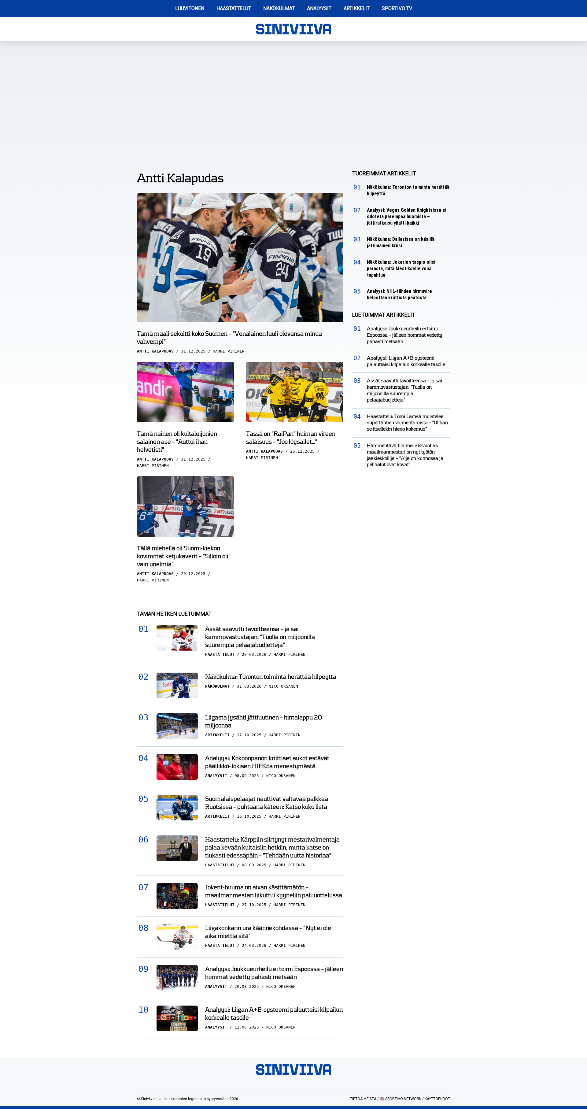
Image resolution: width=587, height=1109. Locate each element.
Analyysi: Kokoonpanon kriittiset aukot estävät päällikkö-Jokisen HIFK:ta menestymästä (267, 762)
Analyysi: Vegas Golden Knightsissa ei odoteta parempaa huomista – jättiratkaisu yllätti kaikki (406, 216)
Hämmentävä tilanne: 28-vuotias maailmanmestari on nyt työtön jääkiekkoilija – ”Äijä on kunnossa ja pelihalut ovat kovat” (405, 454)
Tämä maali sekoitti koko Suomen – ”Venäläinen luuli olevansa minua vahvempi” (229, 337)
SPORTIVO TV (397, 8)
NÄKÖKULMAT (279, 8)
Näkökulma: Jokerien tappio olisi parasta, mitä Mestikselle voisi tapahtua (401, 268)
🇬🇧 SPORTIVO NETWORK (400, 1099)
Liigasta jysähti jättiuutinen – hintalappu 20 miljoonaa (263, 721)
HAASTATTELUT (233, 8)
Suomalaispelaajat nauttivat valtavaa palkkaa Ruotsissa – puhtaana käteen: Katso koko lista (266, 802)
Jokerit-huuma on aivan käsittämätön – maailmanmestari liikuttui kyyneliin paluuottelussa (273, 891)
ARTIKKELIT (357, 8)
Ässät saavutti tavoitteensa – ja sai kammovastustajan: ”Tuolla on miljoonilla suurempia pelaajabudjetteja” (260, 636)
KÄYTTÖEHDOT (437, 1099)
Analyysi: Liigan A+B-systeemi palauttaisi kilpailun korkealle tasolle (274, 1013)
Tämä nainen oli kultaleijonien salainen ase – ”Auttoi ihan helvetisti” (177, 441)
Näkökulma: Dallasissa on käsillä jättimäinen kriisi (400, 242)
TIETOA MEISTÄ (363, 1099)
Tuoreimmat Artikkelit (384, 173)
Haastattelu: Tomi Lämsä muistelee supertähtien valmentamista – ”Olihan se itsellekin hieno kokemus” (407, 422)
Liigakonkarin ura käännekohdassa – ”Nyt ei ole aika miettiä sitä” (268, 931)
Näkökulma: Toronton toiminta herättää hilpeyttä (270, 676)
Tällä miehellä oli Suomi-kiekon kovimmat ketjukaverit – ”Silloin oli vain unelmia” (182, 556)
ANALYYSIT (319, 8)
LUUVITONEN (189, 8)
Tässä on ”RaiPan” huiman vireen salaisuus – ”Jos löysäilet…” (290, 437)
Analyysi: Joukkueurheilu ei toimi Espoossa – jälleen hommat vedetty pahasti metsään (274, 972)
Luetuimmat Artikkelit (383, 315)
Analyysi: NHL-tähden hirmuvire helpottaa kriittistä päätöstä (399, 294)
